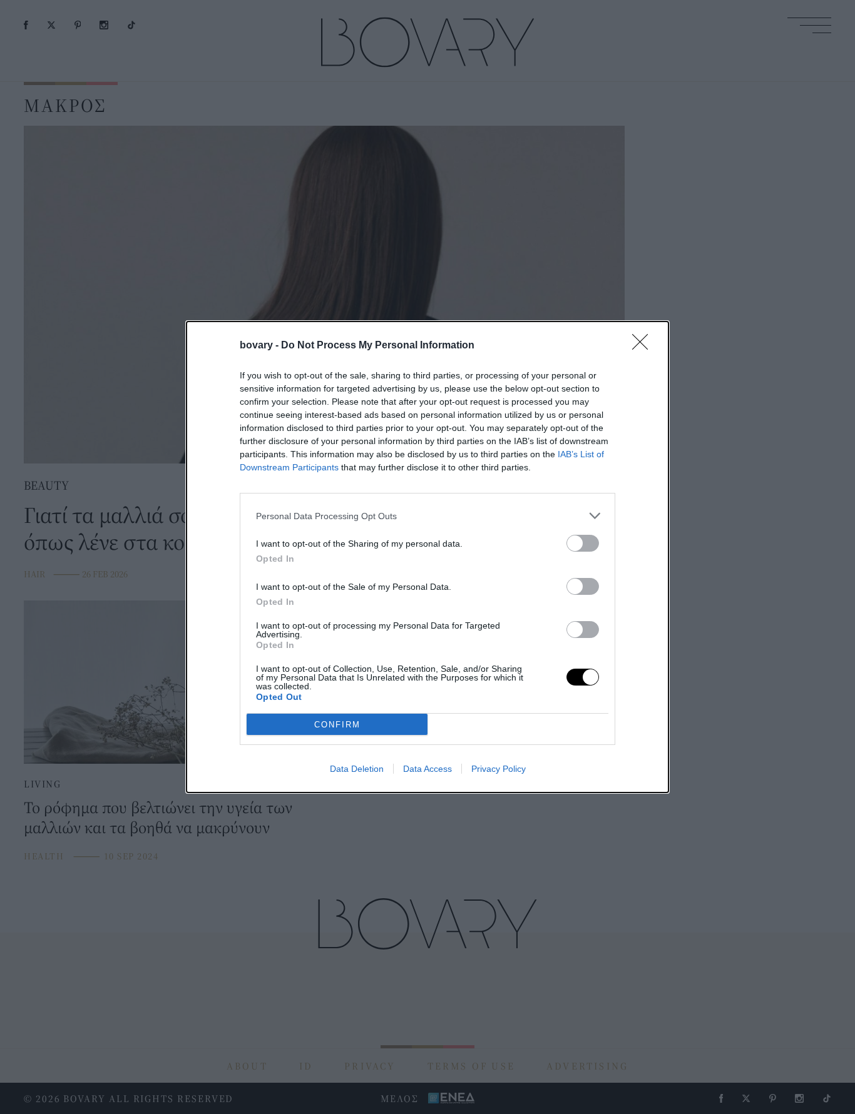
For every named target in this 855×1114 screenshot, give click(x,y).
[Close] (644, 346)
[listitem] (427, 515)
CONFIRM (337, 724)
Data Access (427, 769)
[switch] (582, 543)
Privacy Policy (498, 769)
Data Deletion (357, 769)
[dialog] (427, 557)
